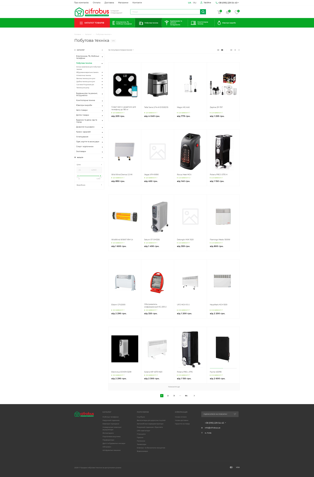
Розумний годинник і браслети (150, 427)
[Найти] (203, 11)
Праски (140, 437)
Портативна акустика (111, 436)
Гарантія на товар (182, 424)
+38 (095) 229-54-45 (214, 423)
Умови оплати (181, 417)
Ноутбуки (141, 417)
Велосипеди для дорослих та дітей (151, 420)
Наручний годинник (111, 420)
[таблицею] (239, 50)
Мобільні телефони (111, 417)
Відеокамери (142, 451)
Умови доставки (181, 420)
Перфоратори (108, 440)
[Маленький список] (218, 50)
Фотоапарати (108, 433)
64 (186, 396)
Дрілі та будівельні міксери (114, 443)
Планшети (141, 434)
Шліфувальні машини (112, 450)
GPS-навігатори (143, 431)
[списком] (235, 50)
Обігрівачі (107, 447)
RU (194, 3)
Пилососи (141, 441)
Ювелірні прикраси (111, 424)
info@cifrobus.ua (212, 428)
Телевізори (141, 444)
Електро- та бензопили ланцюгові (151, 448)
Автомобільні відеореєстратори (150, 424)
